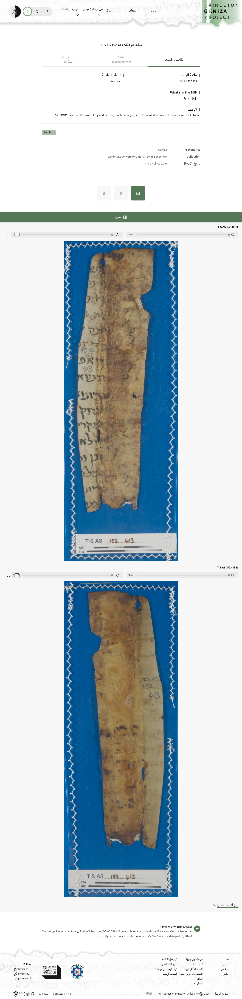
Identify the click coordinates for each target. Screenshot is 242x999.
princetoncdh (24, 978)
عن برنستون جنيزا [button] (92, 9)
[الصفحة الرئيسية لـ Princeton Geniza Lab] (74, 972)
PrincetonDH (24, 973)
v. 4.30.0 (43, 993)
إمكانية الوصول (221, 993)
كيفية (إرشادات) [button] (69, 9)
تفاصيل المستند (174, 59)
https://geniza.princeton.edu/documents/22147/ (128, 936)
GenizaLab (23, 969)
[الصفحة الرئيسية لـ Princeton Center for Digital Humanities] (48, 972)
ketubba (48, 132)
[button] (222, 13)
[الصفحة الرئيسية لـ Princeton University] (24, 994)
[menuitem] (160, 12)
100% (130, 234)
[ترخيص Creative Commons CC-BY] (149, 993)
